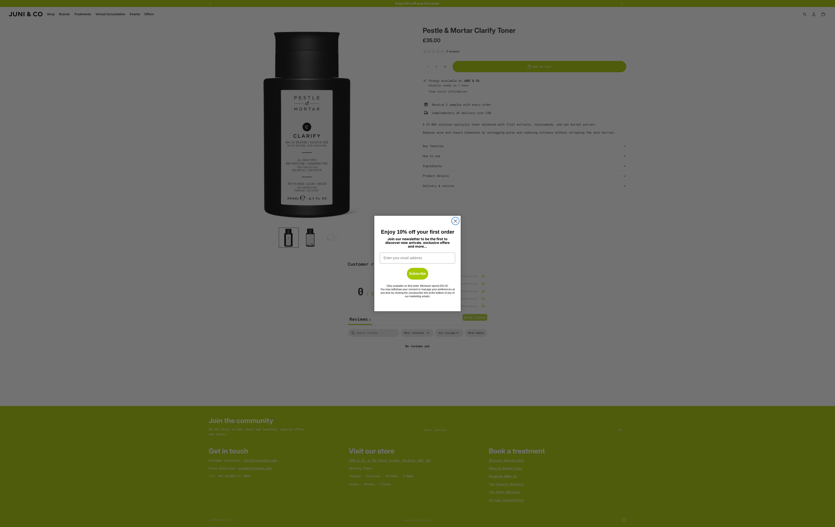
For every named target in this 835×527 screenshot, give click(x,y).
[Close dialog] (455, 221)
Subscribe (417, 273)
